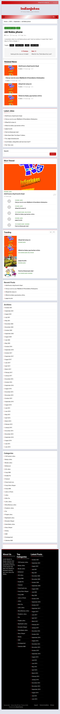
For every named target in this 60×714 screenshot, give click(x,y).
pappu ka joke (8, 129)
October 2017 (8, 353)
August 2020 (8, 337)
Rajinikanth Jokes (9, 518)
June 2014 (7, 447)
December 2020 (9, 324)
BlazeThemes (19, 707)
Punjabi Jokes (8, 514)
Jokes (18, 28)
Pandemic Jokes (9, 508)
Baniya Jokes (8, 459)
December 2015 (9, 392)
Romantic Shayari (9, 521)
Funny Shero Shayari (10, 485)
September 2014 (9, 437)
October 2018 (8, 346)
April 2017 (7, 366)
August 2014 (8, 440)
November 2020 (9, 327)
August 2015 (8, 405)
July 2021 (7, 317)
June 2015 (7, 411)
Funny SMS (8, 488)
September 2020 (9, 333)
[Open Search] (53, 17)
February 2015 (8, 424)
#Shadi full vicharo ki (24, 84)
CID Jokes (7, 469)
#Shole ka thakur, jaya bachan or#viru (39, 2)
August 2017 (8, 359)
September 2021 (9, 311)
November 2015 (9, 395)
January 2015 (8, 427)
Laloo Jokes (8, 501)
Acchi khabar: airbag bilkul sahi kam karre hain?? (17, 142)
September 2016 (9, 385)
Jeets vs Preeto (9, 492)
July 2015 (7, 408)
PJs (6, 511)
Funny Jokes (19, 45)
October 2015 (8, 398)
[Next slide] (56, 2)
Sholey (7, 531)
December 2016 (9, 379)
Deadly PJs (8, 475)
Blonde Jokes (8, 462)
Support (36, 705)
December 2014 (9, 430)
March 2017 (8, 369)
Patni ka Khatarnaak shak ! (12, 132)
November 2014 (9, 434)
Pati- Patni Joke (9, 145)
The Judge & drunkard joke (12, 138)
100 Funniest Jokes (10, 28)
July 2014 (7, 443)
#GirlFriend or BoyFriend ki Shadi (28, 66)
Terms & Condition (44, 705)
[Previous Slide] (54, 2)
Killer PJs (7, 498)
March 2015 (8, 421)
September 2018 (9, 350)
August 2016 (8, 388)
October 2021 (8, 307)
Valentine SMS (9, 540)
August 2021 (8, 314)
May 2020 (7, 343)
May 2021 (7, 320)
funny (11, 45)
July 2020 (7, 340)
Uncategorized (9, 537)
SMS (6, 534)
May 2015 (7, 414)
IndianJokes (30, 8)
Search (6, 151)
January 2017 (8, 375)
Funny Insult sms (9, 482)
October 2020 (8, 330)
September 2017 (9, 356)
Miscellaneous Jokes (10, 505)
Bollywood (28, 212)
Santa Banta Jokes (10, 524)
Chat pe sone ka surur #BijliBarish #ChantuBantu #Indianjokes (25, 78)
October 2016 (8, 382)
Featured (6, 191)
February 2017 (8, 372)
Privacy (52, 705)
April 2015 (7, 418)
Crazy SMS (8, 472)
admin (7, 35)
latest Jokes (34, 45)
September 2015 (9, 401)
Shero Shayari (8, 527)
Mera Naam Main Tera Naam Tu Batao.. (15, 135)
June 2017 (7, 362)
